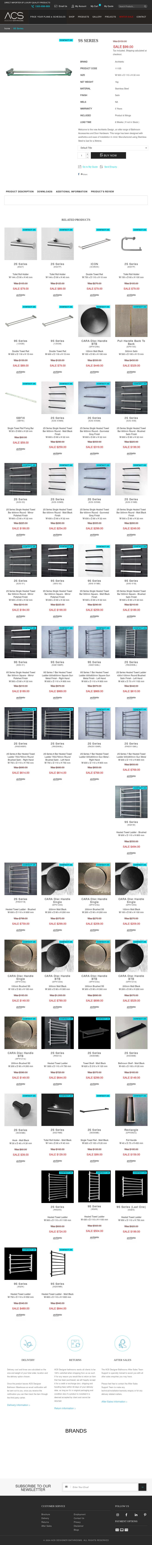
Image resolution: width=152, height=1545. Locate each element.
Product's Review (102, 191)
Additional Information (71, 191)
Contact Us (66, 40)
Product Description (20, 191)
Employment (80, 1514)
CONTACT (141, 16)
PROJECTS (110, 16)
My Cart (94, 6)
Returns (45, 1522)
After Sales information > (114, 1401)
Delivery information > (18, 1405)
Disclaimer (79, 1525)
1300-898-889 (42, 6)
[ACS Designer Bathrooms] (14, 16)
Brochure (45, 1514)
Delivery (45, 1518)
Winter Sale (126, 16)
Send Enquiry (110, 166)
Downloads (44, 191)
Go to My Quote (90, 166)
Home (7, 28)
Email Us (63, 6)
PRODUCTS (83, 16)
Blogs (76, 1529)
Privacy (77, 1522)
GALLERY (97, 16)
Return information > (65, 1408)
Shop (72, 16)
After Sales (46, 1525)
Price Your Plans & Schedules (48, 16)
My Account (80, 6)
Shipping (130, 50)
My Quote (108, 6)
